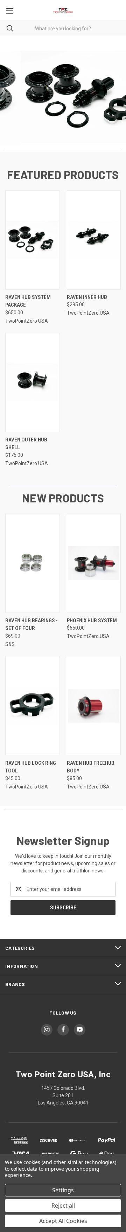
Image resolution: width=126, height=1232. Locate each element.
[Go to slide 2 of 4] (11, 98)
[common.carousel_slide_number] (63, 97)
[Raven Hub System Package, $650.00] (32, 240)
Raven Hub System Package (28, 301)
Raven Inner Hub (87, 297)
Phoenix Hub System (92, 620)
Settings (63, 1190)
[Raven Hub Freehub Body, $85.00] (94, 705)
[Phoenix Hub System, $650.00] (94, 563)
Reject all (63, 1205)
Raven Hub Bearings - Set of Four (31, 624)
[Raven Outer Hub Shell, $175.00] (32, 382)
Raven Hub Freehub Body (90, 767)
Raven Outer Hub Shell (26, 444)
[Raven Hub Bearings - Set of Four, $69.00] (32, 563)
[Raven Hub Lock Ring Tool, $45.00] (32, 705)
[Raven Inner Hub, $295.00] (94, 240)
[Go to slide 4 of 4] (114, 98)
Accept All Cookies (63, 1221)
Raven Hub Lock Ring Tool (30, 767)
